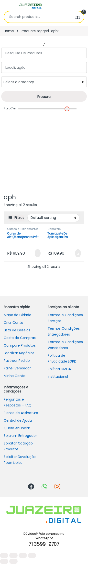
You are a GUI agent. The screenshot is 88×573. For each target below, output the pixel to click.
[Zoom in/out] (32, 555)
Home (9, 30)
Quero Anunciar (17, 428)
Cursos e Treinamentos (23, 229)
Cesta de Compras (20, 337)
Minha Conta (14, 375)
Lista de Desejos (17, 330)
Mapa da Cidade (17, 315)
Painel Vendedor (17, 368)
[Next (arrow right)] (13, 561)
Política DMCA (59, 368)
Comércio (54, 229)
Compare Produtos (20, 345)
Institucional (58, 376)
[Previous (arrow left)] (4, 561)
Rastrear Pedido (17, 360)
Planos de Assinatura (21, 412)
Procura (44, 96)
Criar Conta (13, 322)
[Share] (13, 555)
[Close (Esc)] (4, 555)
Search (77, 17)
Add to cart (37, 253)
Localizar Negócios (19, 353)
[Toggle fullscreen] (23, 555)
